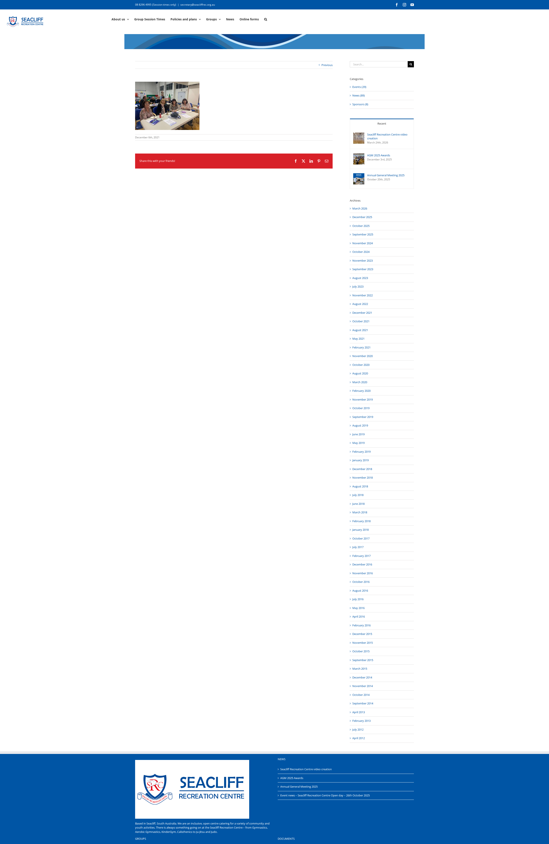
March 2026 (359, 208)
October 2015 (361, 651)
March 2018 (359, 512)
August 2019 (360, 425)
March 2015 (359, 669)
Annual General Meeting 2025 (385, 175)
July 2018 (357, 495)
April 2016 (358, 616)
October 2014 (361, 695)
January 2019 (360, 460)
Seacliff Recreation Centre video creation (387, 136)
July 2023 (357, 286)
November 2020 (362, 356)
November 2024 (362, 243)
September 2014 (362, 703)
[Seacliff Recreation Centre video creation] (358, 134)
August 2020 (360, 373)
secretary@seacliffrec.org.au (197, 4)
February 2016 (361, 625)
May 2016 (358, 608)
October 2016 (361, 582)
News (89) (358, 95)
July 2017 (357, 547)
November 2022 (362, 295)
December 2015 (362, 634)
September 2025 (362, 234)
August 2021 (360, 330)
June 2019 (358, 434)
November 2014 (362, 686)
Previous (327, 65)
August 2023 (360, 278)
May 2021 (358, 339)
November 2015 (362, 643)
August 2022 (360, 304)
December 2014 (362, 677)
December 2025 (362, 217)
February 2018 (361, 521)
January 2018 (360, 530)
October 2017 (361, 538)
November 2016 (362, 573)
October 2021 (361, 321)
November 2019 (362, 399)
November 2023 (362, 260)
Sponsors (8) (360, 104)
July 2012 (357, 729)
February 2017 (361, 556)
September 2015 (362, 660)
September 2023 (362, 269)
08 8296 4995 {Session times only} (155, 4)
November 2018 (362, 477)
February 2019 (361, 452)
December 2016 (362, 564)
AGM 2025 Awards (378, 155)
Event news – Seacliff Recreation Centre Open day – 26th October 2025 (325, 795)
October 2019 (361, 408)
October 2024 (361, 252)
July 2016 (357, 599)
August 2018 (360, 486)
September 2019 (362, 417)
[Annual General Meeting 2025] (358, 175)
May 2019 (358, 443)
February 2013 (361, 721)
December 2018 (362, 469)
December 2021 (362, 313)
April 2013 (358, 712)
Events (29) (359, 87)
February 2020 (361, 391)
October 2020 (361, 365)
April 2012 (358, 738)
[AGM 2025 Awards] (358, 155)
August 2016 (360, 590)
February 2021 (361, 347)
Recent (381, 123)
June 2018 (358, 504)
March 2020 (359, 382)
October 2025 (361, 226)
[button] (265, 19)
